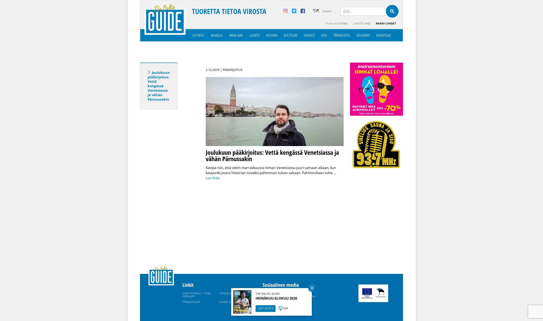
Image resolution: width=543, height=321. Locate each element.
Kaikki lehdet (386, 23)
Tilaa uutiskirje (337, 23)
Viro (324, 35)
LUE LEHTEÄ (265, 308)
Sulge (312, 288)
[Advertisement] (166, 179)
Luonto (254, 35)
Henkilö (309, 35)
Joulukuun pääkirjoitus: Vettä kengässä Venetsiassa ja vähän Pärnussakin (159, 86)
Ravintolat (383, 35)
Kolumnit (363, 35)
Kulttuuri (290, 35)
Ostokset (198, 35)
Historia (271, 35)
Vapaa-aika (236, 35)
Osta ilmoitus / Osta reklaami (196, 294)
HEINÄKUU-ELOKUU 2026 (276, 298)
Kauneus (217, 35)
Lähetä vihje (362, 23)
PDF (285, 308)
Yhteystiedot (191, 302)
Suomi (326, 11)
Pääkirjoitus (341, 35)
